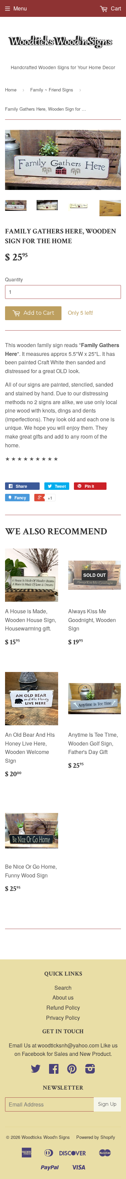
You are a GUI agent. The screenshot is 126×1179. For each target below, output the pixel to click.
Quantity (14, 279)
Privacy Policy (63, 1017)
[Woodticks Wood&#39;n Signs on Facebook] (54, 1070)
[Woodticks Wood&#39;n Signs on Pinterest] (72, 1070)
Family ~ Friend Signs (51, 89)
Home (10, 89)
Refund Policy (63, 1007)
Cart (115, 8)
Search (63, 987)
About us (63, 997)
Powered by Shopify (95, 1137)
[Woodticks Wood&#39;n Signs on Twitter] (36, 1070)
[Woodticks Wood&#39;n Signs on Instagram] (90, 1070)
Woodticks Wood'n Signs (46, 1137)
